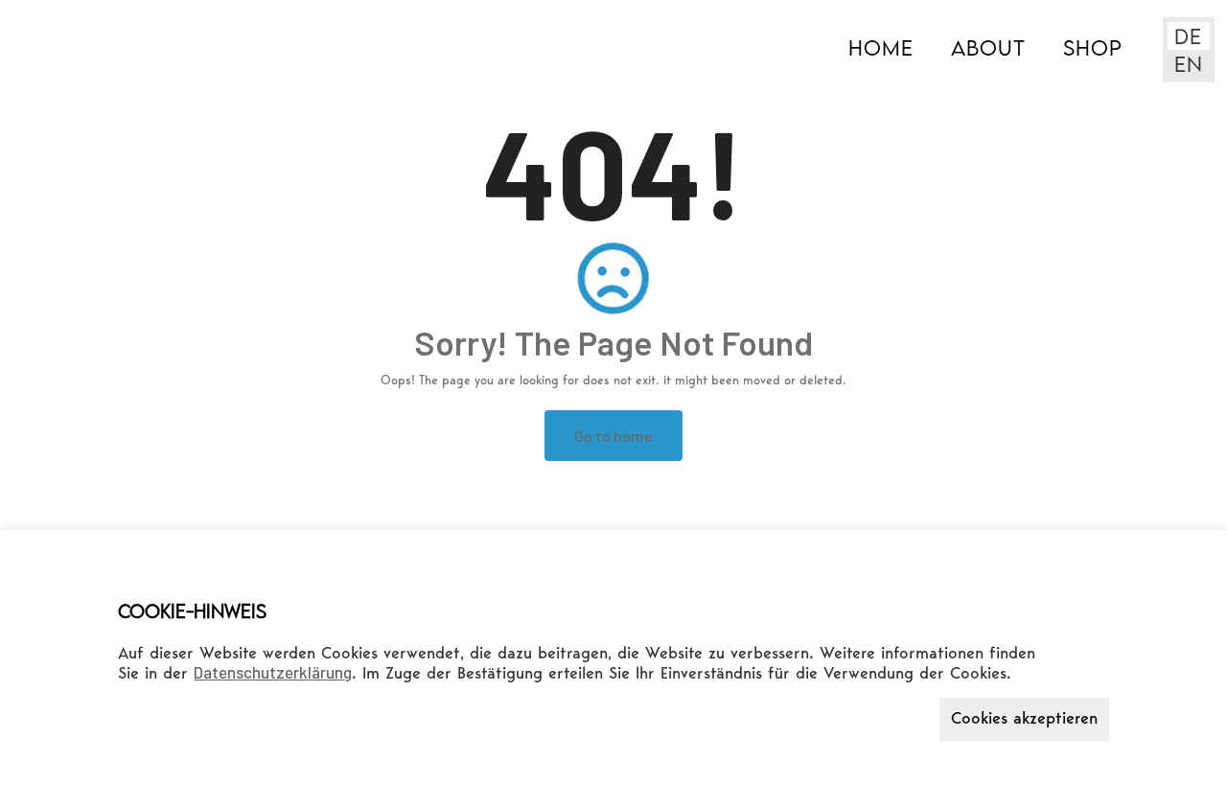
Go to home (613, 436)
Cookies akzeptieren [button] (1024, 719)
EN (1188, 64)
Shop (1093, 47)
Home (881, 47)
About (988, 47)
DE (1188, 36)
